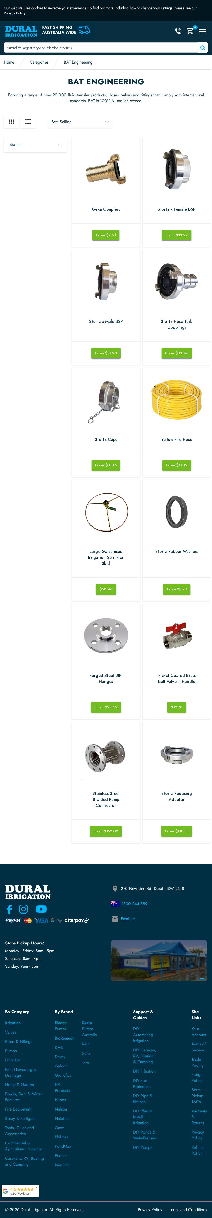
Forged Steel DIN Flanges (105, 678)
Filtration (12, 1060)
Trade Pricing (198, 1062)
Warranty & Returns (199, 1117)
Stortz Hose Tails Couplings (176, 324)
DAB (59, 1047)
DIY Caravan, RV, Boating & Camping (144, 1056)
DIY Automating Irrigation (143, 1035)
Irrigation (13, 1023)
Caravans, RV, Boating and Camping (24, 1161)
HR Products (62, 1088)
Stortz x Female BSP (176, 209)
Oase (59, 1128)
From (106, 235)
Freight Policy (197, 1077)
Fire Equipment (18, 1109)
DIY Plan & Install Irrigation (142, 1117)
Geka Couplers (106, 209)
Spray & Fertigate (20, 1118)
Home (9, 62)
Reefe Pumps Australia (89, 1029)
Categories (39, 62)
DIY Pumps (142, 1147)
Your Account (199, 1032)
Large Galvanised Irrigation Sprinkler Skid (106, 557)
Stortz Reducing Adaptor (176, 796)
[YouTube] (38, 909)
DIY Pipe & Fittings (143, 1099)
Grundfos (63, 1075)
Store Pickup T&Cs (197, 1096)
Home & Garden (19, 1085)
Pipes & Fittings (18, 1041)
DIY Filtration (144, 1071)
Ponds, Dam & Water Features (23, 1097)
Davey (60, 1057)
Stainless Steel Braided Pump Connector (106, 799)
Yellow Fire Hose (176, 439)
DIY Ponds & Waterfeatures (145, 1135)
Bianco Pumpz (61, 1026)
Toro (85, 1063)
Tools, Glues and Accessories (19, 1131)
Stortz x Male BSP (106, 321)
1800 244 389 (134, 904)
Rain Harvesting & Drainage (20, 1072)
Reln (85, 1044)
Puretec (61, 1156)
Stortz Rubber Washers (176, 552)
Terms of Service (199, 1047)
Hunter (60, 1100)
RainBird (62, 1165)
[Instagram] (23, 909)
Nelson (61, 1109)
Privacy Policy (14, 13)
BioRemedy (64, 1038)
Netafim (62, 1118)
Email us (128, 919)
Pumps (11, 1051)
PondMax (63, 1146)
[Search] (202, 47)
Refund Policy (198, 1150)
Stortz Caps (106, 439)
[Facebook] (9, 909)
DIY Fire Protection (142, 1083)
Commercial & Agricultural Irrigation (23, 1146)
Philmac (62, 1137)
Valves (10, 1032)
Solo (86, 1053)
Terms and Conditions (188, 1210)
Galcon (61, 1066)
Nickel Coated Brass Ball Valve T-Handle (176, 678)
